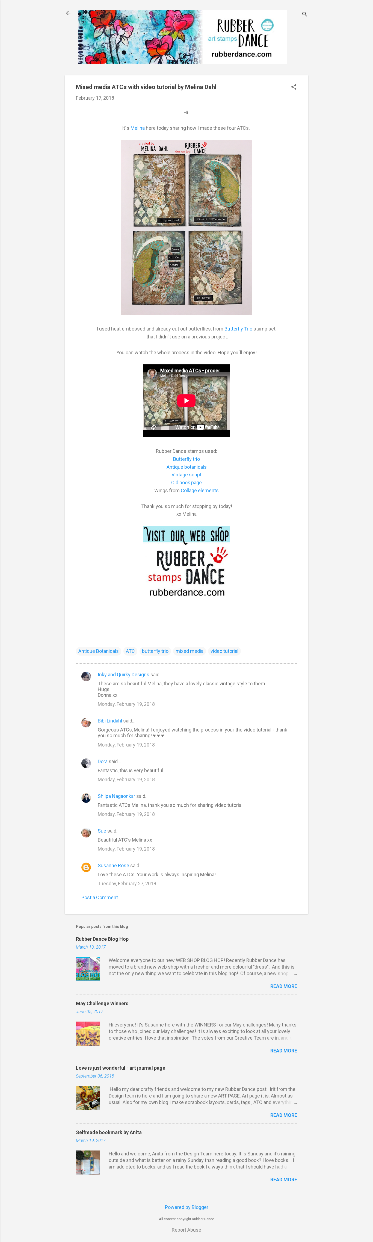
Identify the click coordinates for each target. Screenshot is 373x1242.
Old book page (186, 482)
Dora (103, 761)
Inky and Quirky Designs (123, 674)
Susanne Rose (113, 865)
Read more (283, 986)
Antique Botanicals (98, 651)
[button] (294, 88)
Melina (138, 128)
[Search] (304, 15)
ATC (130, 651)
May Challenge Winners (102, 1003)
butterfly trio (155, 651)
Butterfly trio (186, 459)
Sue (102, 831)
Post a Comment (99, 897)
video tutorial (224, 651)
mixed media (189, 651)
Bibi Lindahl (110, 721)
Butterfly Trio (238, 329)
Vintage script (186, 474)
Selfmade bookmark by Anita (109, 1132)
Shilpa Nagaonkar (116, 796)
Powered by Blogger (186, 1207)
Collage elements (200, 490)
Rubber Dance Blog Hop (102, 939)
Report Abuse (186, 1230)
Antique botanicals (187, 467)
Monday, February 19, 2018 (126, 704)
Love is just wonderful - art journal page (120, 1068)
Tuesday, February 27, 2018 (127, 883)
